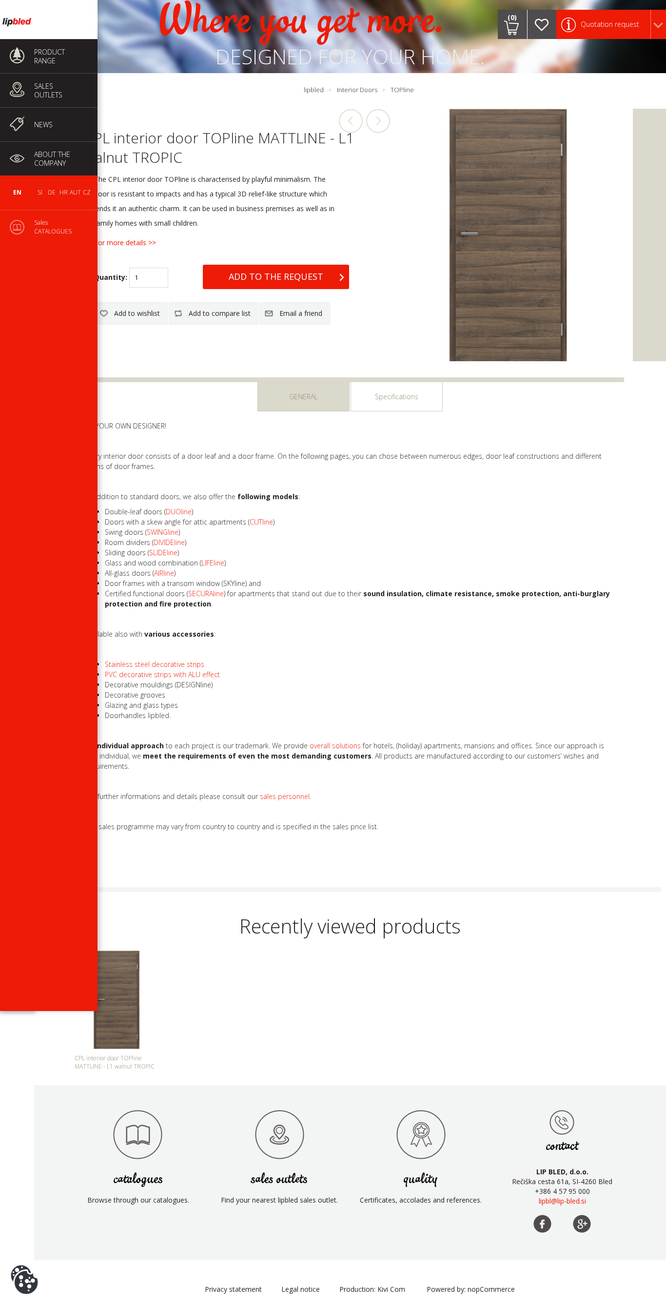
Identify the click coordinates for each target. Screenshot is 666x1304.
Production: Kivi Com (372, 1289)
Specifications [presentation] (396, 396)
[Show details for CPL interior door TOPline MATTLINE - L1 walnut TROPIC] (116, 1000)
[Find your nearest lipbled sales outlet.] (279, 1134)
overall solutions (335, 745)
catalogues (138, 1179)
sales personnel (285, 796)
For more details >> (125, 242)
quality (421, 1179)
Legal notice (300, 1289)
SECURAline (206, 593)
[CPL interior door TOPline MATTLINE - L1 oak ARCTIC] (351, 121)
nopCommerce (491, 1289)
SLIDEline (163, 552)
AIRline (164, 573)
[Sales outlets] (562, 1122)
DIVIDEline (169, 542)
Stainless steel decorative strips (154, 664)
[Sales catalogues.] (138, 1134)
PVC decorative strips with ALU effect (162, 674)
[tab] (303, 396)
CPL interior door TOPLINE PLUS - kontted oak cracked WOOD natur (378, 121)
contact (562, 1146)
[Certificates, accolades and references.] (421, 1134)
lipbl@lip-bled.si (562, 1201)
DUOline (179, 511)
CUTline (261, 521)
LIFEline (212, 562)
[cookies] (24, 1265)
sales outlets (279, 1179)
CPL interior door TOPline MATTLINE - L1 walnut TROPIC (115, 1062)
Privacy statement (233, 1289)
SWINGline (162, 532)
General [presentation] (303, 396)
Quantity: (110, 277)
